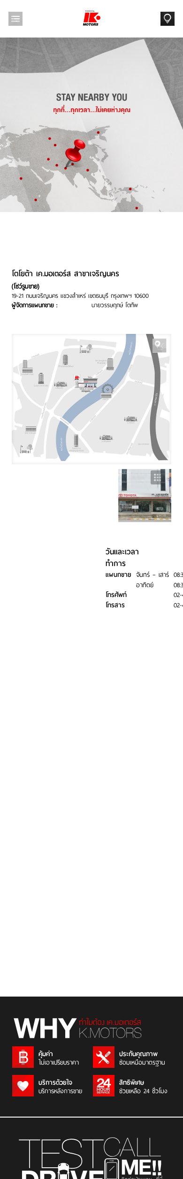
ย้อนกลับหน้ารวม (158, 477)
